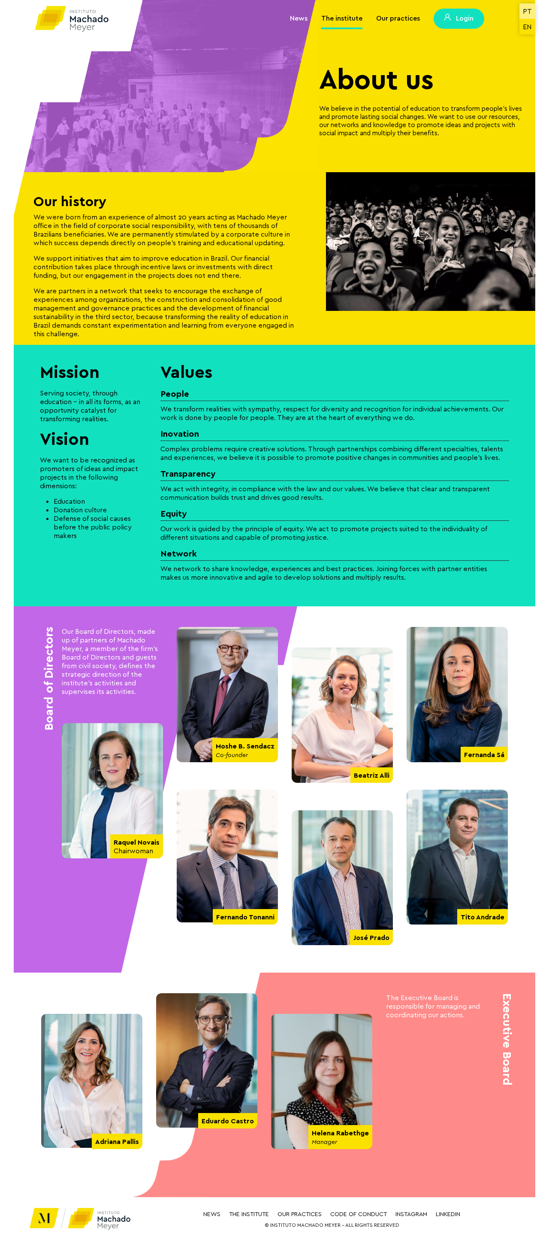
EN (527, 26)
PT (527, 11)
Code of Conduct (358, 1213)
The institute (341, 18)
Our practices (398, 18)
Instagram (411, 1213)
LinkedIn (448, 1213)
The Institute (249, 1213)
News (299, 18)
